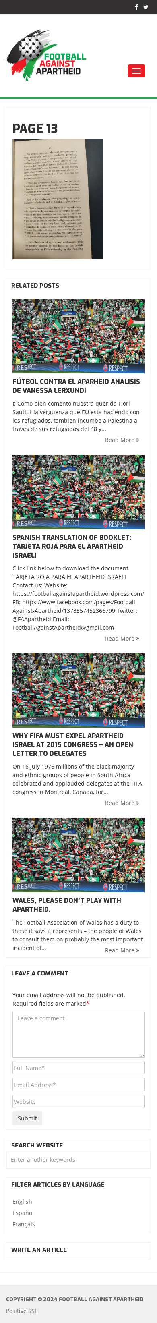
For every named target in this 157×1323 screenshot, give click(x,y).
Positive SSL (21, 1311)
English (22, 1201)
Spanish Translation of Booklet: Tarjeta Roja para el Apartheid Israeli (72, 546)
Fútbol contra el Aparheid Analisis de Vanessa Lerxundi (76, 386)
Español (23, 1213)
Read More (120, 440)
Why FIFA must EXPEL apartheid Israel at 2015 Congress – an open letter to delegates (72, 745)
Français (23, 1224)
